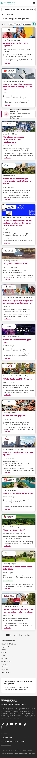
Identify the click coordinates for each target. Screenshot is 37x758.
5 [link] (21, 635)
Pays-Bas (4, 670)
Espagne (4, 650)
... (25, 635)
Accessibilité (31, 753)
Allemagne (5, 667)
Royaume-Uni (6, 647)
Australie (4, 658)
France (3, 664)
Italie (3, 655)
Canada (3, 653)
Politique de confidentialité (20, 753)
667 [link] (29, 635)
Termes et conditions (7, 753)
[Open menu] (34, 3)
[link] (9, 14)
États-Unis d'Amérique (8, 644)
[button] (11, 24)
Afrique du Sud (6, 661)
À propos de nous (6, 738)
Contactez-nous (6, 745)
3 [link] (14, 635)
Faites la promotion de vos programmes (13, 741)
